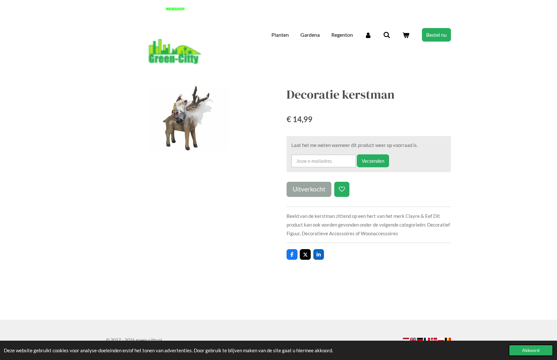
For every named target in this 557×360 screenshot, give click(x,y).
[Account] (368, 35)
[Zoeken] (387, 35)
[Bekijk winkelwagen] (406, 35)
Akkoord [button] (531, 350)
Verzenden (373, 161)
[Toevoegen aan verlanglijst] (341, 189)
